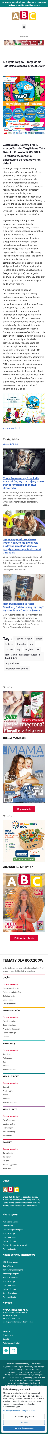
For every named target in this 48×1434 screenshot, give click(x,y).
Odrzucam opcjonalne (24, 1416)
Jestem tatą (7, 1135)
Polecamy (7, 1168)
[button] (24, 26)
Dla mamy (7, 1157)
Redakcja (6, 1331)
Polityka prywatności (11, 1343)
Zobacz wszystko (10, 984)
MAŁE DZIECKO (11, 1076)
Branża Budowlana (10, 1277)
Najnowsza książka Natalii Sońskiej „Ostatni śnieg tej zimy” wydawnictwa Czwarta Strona (23, 607)
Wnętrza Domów (9, 1249)
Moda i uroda (8, 1000)
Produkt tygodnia (10, 1164)
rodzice (9, 649)
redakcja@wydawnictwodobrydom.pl (18, 1322)
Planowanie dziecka (11, 988)
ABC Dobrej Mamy (10, 1222)
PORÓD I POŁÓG (11, 1010)
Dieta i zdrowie (9, 996)
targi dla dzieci (32, 649)
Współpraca (8, 1335)
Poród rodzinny (9, 1132)
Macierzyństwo (9, 1124)
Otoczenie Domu (10, 1237)
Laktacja (6, 1037)
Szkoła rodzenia (9, 1004)
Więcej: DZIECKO (11, 444)
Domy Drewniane (10, 1293)
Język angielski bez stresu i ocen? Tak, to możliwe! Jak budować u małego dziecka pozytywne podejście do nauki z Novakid (22, 546)
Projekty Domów (9, 1241)
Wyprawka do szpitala (11, 1029)
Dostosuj (24, 1422)
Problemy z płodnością (12, 992)
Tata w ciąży (8, 1128)
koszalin (21, 644)
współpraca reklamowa (16, 668)
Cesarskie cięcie (9, 1025)
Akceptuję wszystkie (24, 1428)
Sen (4, 1062)
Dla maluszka (8, 1153)
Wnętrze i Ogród (9, 1297)
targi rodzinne (12, 663)
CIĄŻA (6, 977)
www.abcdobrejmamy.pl (21, 1364)
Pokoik (5, 1095)
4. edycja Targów (23, 638)
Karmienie (7, 1054)
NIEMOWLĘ (9, 1043)
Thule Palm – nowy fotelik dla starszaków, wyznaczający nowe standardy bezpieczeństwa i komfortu (23, 483)
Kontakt (6, 1339)
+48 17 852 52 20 (13, 1318)
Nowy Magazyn (9, 1233)
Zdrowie (6, 1066)
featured (9, 644)
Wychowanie (8, 1091)
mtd (31, 644)
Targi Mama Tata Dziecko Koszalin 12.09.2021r (22, 656)
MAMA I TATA (10, 1109)
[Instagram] (13, 1350)
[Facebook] (6, 1350)
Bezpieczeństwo (10, 1070)
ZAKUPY (7, 1142)
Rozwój (6, 1087)
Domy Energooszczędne (13, 1229)
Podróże (6, 1099)
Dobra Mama (8, 1226)
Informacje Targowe (11, 1274)
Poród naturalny (9, 1021)
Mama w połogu (9, 1033)
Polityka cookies (28, 1411)
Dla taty (6, 1161)
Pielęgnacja (7, 1058)
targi (19, 649)
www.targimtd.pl (11, 428)
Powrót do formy (9, 1120)
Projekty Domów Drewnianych (15, 1245)
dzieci (39, 638)
